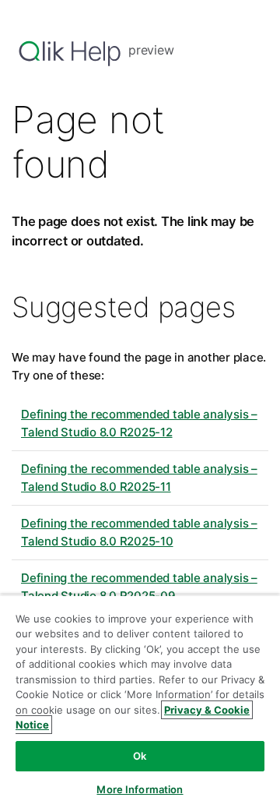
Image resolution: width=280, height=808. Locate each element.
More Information (139, 789)
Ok (139, 756)
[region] (140, 701)
